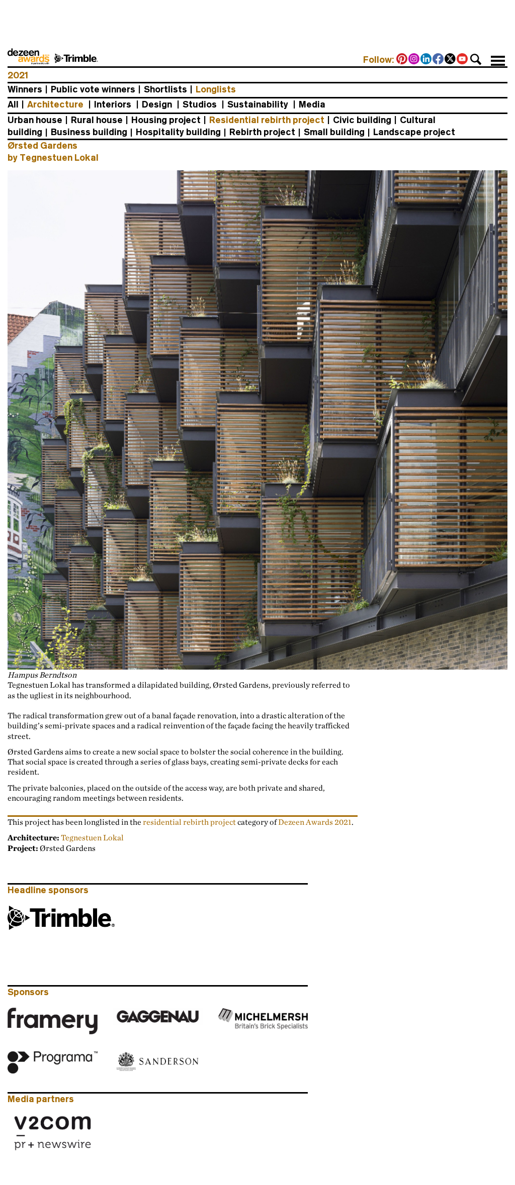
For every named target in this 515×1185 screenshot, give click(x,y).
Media (312, 104)
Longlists (216, 89)
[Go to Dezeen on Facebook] (439, 59)
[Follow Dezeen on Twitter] (451, 59)
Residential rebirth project (266, 120)
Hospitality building (178, 132)
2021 (18, 75)
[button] (476, 59)
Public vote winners (93, 89)
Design (157, 104)
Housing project (166, 120)
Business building (89, 132)
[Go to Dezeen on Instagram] (414, 59)
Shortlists (165, 89)
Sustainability (257, 104)
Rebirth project (262, 132)
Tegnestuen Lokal (92, 837)
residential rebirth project (189, 822)
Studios (200, 104)
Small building (334, 132)
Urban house (35, 120)
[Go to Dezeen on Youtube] (463, 59)
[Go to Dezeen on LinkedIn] (426, 59)
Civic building (362, 120)
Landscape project (414, 132)
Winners (25, 89)
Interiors (112, 104)
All (13, 104)
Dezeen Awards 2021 (315, 822)
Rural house (97, 120)
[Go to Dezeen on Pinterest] (402, 59)
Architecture (55, 104)
